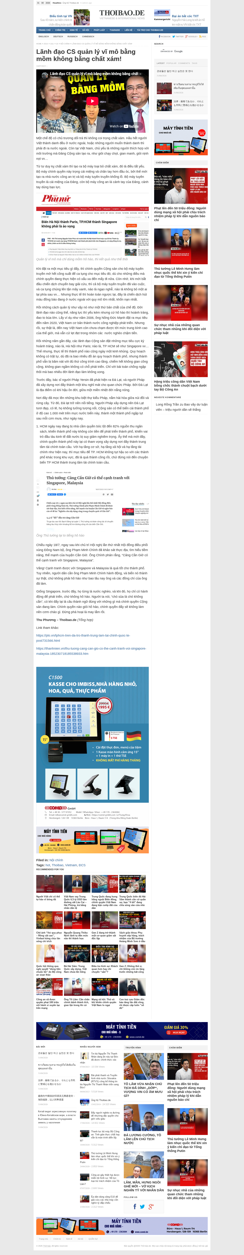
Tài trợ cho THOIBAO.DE (150, 30)
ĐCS (82, 865)
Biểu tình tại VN (61, 16)
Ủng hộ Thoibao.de (101, 1100)
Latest (161, 63)
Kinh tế (74, 30)
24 (57, 44)
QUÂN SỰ (93, 1239)
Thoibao (57, 865)
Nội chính (65, 44)
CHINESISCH (88, 36)
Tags (194, 63)
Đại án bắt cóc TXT (185, 16)
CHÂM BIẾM (162, 163)
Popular (171, 63)
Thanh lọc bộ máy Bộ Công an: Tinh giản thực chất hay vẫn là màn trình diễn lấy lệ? (100, 1136)
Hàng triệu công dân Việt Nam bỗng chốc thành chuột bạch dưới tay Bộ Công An (180, 385)
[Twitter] (144, 1208)
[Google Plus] (153, 1208)
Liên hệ (128, 30)
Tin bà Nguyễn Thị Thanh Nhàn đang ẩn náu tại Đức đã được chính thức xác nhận (99, 1058)
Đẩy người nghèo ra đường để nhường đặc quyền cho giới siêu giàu (105, 1115)
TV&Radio (115, 30)
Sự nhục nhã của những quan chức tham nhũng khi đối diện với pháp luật (180, 329)
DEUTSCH (58, 36)
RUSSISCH (73, 36)
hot (48, 865)
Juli (52, 44)
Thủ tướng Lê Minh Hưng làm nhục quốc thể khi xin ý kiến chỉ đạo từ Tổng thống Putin (178, 272)
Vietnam (71, 865)
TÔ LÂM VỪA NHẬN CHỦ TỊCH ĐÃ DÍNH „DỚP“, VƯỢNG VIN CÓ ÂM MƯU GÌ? (143, 1090)
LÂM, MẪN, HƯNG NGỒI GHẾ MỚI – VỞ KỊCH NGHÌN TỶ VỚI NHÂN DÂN (144, 1186)
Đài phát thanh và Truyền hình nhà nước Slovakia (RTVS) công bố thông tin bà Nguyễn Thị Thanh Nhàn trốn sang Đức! (99, 1081)
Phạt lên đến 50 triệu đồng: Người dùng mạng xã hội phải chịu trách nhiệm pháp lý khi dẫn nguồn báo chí (180, 214)
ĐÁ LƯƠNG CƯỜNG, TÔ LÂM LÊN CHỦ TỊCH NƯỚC (142, 1139)
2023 (46, 44)
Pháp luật (99, 30)
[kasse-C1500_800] (92, 824)
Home (39, 44)
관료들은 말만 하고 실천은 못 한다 (78, 3)
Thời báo (47, 1246)
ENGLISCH (44, 36)
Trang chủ (45, 30)
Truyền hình (133, 1048)
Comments (184, 63)
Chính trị (60, 30)
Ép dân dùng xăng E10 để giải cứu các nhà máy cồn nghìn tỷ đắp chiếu (104, 1199)
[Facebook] (137, 1208)
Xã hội (85, 30)
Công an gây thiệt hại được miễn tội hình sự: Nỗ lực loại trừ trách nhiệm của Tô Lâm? (99, 1179)
